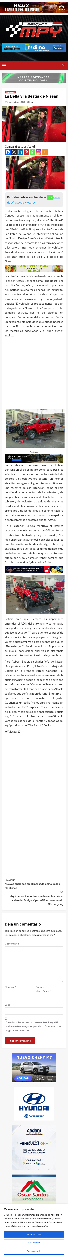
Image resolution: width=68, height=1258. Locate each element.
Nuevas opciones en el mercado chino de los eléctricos (32, 884)
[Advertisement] (34, 373)
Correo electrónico (43, 989)
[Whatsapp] (32, 152)
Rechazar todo (34, 1251)
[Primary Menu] (5, 65)
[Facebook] (8, 152)
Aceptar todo (34, 1234)
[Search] (64, 65)
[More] (45, 152)
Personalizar (34, 1242)
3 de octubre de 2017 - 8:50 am (20, 102)
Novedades (10, 92)
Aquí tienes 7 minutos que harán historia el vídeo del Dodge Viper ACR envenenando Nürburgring (36, 898)
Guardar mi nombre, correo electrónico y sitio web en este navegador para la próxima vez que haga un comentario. (33, 1026)
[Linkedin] (20, 152)
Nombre (10, 986)
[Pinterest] (26, 152)
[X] (14, 152)
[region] (34, 1231)
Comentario (13, 943)
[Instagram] (38, 152)
